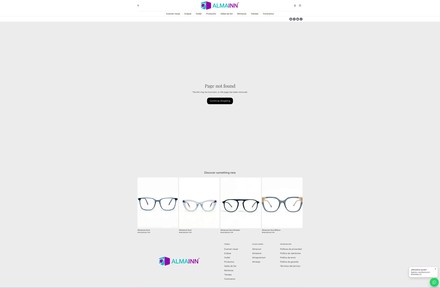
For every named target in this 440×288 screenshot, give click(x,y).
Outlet (227, 257)
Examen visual (231, 249)
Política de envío (288, 257)
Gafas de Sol (230, 266)
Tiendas (228, 274)
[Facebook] (290, 19)
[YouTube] (297, 19)
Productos (229, 262)
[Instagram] (294, 19)
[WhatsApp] (434, 282)
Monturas (228, 270)
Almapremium (258, 257)
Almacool (256, 249)
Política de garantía (289, 262)
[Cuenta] (294, 5)
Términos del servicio (290, 266)
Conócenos (229, 279)
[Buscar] (138, 5)
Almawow (256, 253)
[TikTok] (301, 19)
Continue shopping (220, 101)
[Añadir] (174, 225)
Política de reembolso (290, 253)
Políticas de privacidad (291, 249)
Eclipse (227, 253)
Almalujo (256, 262)
